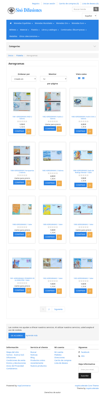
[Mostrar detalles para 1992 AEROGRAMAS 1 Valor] (52, 263)
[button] (23, 23)
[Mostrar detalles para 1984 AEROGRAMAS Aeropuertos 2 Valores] (22, 155)
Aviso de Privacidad (15, 365)
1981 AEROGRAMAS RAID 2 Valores (22, 118)
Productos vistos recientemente (37, 361)
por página (52, 83)
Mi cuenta (58, 352)
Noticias (34, 354)
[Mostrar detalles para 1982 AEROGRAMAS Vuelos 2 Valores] (52, 101)
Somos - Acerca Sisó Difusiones (15, 356)
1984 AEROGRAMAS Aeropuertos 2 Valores (22, 171)
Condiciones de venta (15, 360)
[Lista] (83, 78)
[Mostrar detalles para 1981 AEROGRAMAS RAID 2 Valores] (22, 101)
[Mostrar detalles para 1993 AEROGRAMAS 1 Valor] (83, 263)
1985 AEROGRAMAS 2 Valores (53, 170)
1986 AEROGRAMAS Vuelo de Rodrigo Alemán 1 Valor (83, 171)
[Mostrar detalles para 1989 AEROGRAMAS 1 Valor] (52, 209)
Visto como (81, 74)
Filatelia (19, 55)
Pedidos (57, 354)
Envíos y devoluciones (16, 363)
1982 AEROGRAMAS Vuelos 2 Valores (52, 118)
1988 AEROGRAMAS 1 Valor (22, 224)
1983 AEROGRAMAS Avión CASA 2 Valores (83, 118)
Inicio (10, 55)
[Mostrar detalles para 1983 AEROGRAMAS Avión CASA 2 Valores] (83, 101)
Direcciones (59, 357)
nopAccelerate (92, 388)
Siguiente (58, 309)
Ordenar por (24, 74)
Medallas (13, 36)
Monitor (52, 74)
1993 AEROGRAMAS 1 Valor (83, 278)
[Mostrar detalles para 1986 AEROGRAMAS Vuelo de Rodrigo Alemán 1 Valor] (83, 155)
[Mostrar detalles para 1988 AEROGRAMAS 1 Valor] (22, 209)
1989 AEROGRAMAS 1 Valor (53, 224)
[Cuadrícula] (79, 78)
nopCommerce (23, 385)
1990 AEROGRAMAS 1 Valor (83, 224)
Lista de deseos (61, 363)
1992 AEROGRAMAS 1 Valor (53, 278)
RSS (83, 356)
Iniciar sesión (49, 3)
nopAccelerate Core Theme (87, 385)
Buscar (33, 352)
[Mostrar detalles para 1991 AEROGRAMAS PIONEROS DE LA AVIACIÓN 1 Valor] (22, 263)
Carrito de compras (62, 360)
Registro (35, 3)
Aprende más (32, 335)
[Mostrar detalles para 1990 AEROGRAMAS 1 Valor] (83, 209)
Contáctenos (11, 368)
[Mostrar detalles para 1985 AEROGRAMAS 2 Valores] (52, 155)
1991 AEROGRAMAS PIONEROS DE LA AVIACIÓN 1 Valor (22, 279)
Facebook (85, 352)
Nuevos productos (38, 365)
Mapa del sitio (12, 352)
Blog (32, 357)
